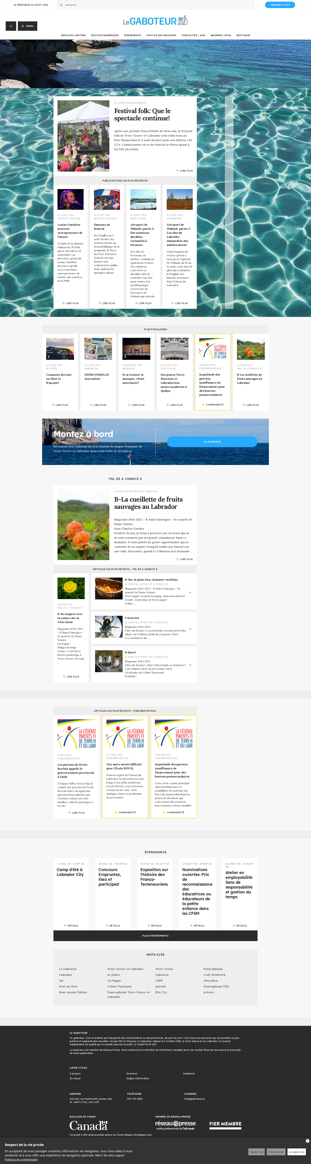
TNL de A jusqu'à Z (125, 479)
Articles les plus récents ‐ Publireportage (125, 710)
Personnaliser (276, 1151)
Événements (132, 35)
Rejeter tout (256, 1151)
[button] (27, 26)
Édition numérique (105, 35)
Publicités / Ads (193, 35)
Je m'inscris (212, 441)
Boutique (243, 35)
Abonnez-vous (280, 4)
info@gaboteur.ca (194, 1098)
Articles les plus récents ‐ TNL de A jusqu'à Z (125, 569)
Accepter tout (296, 1151)
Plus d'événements (155, 935)
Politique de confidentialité (21, 1159)
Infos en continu (73, 35)
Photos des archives (161, 35)
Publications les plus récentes (125, 180)
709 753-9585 (135, 1098)
